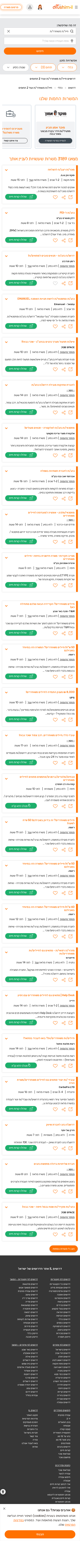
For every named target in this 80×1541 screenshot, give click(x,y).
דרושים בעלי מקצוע (61, 1308)
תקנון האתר (32, 1415)
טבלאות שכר (64, 1454)
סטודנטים (65, 1443)
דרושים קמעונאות (29, 1305)
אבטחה (66, 1425)
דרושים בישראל (62, 1349)
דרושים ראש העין (62, 1367)
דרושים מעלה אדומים (27, 1367)
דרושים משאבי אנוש (28, 1287)
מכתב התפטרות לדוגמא (58, 1494)
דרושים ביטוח (64, 1301)
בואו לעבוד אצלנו (30, 1443)
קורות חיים (65, 1450)
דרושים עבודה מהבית (28, 1291)
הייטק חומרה (64, 1337)
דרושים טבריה (63, 1399)
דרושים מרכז (31, 1377)
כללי (60, 87)
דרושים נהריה (63, 1395)
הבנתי (40, 1534)
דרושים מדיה (31, 1301)
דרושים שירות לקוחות (27, 1319)
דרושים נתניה (63, 1370)
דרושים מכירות (63, 1333)
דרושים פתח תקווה (61, 1363)
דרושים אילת (31, 1356)
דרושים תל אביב (62, 1353)
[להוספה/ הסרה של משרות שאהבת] (55, 197)
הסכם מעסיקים (30, 1422)
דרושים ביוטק (64, 1330)
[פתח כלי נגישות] (3, 1492)
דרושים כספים (63, 1322)
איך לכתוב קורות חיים (60, 1484)
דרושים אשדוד (31, 1370)
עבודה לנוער (64, 1473)
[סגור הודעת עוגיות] (4, 1509)
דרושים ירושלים (30, 1360)
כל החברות (32, 1429)
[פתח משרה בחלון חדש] (70, 197)
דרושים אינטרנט (62, 1298)
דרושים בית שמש (30, 1363)
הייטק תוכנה (32, 1337)
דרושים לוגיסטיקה (61, 1326)
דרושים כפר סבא (62, 1374)
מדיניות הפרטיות (30, 1418)
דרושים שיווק (31, 1315)
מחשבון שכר (64, 1457)
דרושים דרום (32, 1392)
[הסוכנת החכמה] (40, 7)
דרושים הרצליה (62, 1377)
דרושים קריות (63, 1392)
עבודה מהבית (64, 1415)
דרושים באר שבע (30, 1349)
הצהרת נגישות (31, 1425)
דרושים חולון (64, 1356)
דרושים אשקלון (30, 1353)
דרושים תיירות (31, 1326)
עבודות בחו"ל (32, 1395)
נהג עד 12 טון (64, 1436)
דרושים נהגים (63, 1446)
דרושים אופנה (63, 1294)
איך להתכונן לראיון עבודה (61, 1489)
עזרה (35, 1439)
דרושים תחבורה (30, 1308)
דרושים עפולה (63, 1402)
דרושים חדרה (63, 1384)
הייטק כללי (32, 1333)
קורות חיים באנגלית (61, 1498)
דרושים (72, 87)
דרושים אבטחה (30, 1322)
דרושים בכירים (63, 1305)
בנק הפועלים (64, 1422)
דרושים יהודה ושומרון (28, 1384)
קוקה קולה (65, 1429)
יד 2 (68, 1418)
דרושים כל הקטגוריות (60, 1284)
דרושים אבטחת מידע (60, 1287)
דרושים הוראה (63, 1312)
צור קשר (34, 1436)
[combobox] (40, 31)
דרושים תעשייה (30, 1330)
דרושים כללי (64, 1319)
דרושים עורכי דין (30, 1298)
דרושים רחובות (31, 1374)
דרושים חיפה (64, 1388)
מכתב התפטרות (62, 1501)
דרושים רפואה (31, 1312)
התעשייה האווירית (61, 1432)
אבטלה (66, 1480)
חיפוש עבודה (64, 1477)
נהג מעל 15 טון (63, 1439)
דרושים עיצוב (31, 1294)
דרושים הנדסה (63, 1315)
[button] (63, 197)
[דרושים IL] (62, 7)
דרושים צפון (32, 1388)
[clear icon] (8, 31)
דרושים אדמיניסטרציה (59, 1291)
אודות (35, 1446)
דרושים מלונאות (30, 1284)
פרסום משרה (11, 7)
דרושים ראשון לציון (61, 1360)
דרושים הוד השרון (61, 1381)
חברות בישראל (31, 1432)
